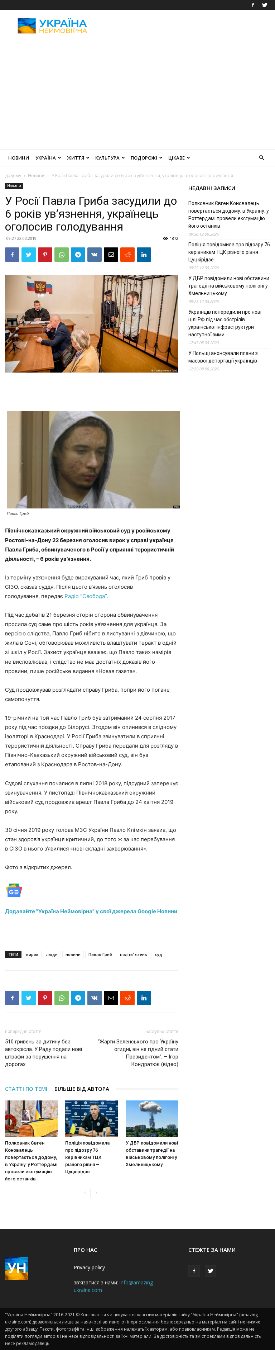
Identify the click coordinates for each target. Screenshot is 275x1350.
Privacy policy (89, 1267)
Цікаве (176, 158)
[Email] (111, 254)
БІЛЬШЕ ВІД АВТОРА (81, 1088)
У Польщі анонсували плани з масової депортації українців (223, 357)
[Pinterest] (45, 254)
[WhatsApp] (61, 254)
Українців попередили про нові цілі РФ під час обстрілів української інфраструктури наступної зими (224, 323)
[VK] (94, 254)
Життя (75, 158)
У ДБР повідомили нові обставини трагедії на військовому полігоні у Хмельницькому (228, 285)
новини (73, 954)
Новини (18, 158)
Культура (107, 158)
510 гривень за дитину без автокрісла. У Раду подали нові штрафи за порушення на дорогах (43, 1052)
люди (52, 954)
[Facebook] (252, 5)
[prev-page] (84, 1193)
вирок (32, 954)
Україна (45, 158)
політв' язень (133, 954)
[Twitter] (264, 5)
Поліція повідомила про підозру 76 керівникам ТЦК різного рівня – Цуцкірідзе (87, 1157)
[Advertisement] (186, 26)
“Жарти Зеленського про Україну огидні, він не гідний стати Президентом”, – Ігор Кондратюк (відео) (138, 1052)
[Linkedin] (144, 254)
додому (13, 175)
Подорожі (144, 158)
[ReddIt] (127, 254)
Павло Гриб (100, 954)
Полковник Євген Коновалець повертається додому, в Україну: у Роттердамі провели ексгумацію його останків (228, 214)
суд (158, 954)
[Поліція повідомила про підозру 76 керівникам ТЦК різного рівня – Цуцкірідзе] (91, 1118)
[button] (261, 158)
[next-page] (96, 1193)
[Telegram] (78, 254)
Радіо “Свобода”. (86, 596)
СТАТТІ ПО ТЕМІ (26, 1088)
